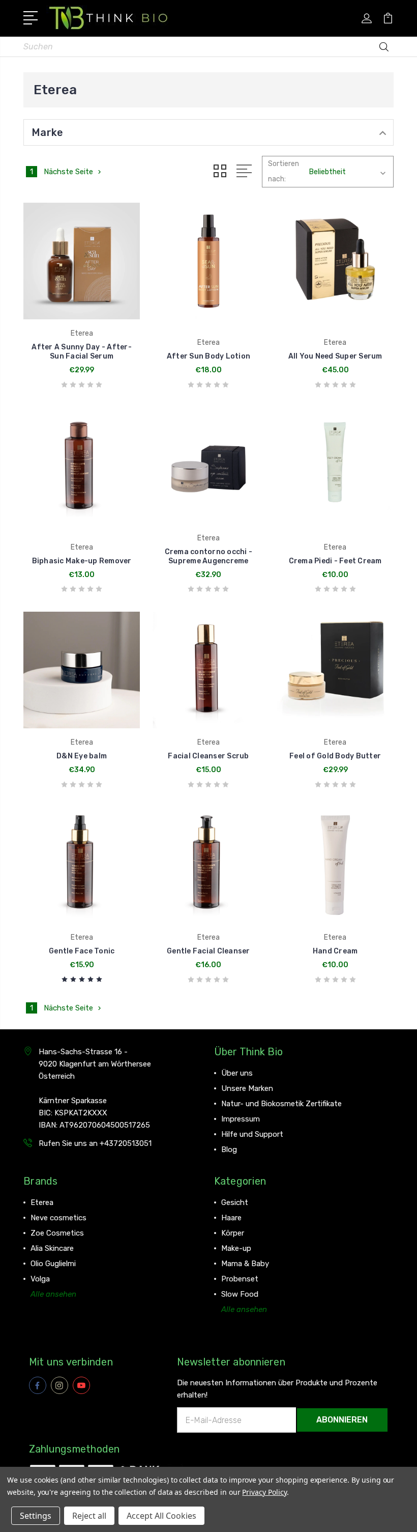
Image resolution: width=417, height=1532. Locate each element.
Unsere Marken (247, 1088)
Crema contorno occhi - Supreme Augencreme (209, 556)
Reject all (89, 1515)
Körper (232, 1233)
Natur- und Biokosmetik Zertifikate (281, 1103)
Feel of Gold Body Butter (335, 756)
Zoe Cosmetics (57, 1233)
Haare (231, 1217)
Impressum (240, 1119)
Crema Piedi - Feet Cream (335, 561)
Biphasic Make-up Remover (82, 561)
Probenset (239, 1278)
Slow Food (239, 1294)
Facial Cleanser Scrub (208, 756)
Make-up (236, 1248)
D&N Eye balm (81, 756)
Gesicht (234, 1202)
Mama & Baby (245, 1263)
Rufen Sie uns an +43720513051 (95, 1143)
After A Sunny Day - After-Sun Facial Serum (82, 352)
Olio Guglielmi (53, 1263)
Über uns (237, 1073)
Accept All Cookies (161, 1515)
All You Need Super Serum (335, 356)
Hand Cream (335, 951)
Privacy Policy (264, 1492)
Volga (40, 1278)
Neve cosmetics (58, 1217)
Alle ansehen (53, 1294)
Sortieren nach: (283, 171)
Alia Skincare (52, 1248)
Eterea (42, 1202)
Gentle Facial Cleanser (208, 951)
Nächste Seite (68, 171)
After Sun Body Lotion (208, 356)
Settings (35, 1515)
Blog (229, 1149)
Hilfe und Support (252, 1134)
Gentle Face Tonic (81, 951)
